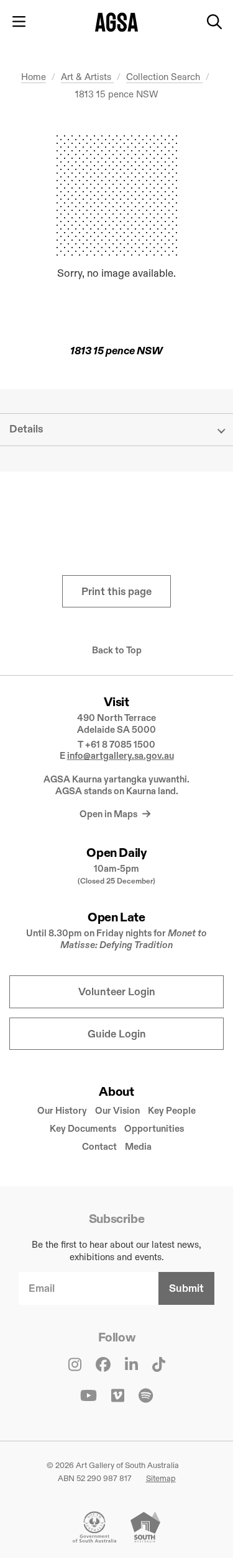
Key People (172, 1110)
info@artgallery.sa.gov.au (120, 755)
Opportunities (154, 1128)
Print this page (116, 591)
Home (33, 77)
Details (26, 429)
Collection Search (164, 77)
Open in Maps (109, 814)
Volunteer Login (116, 991)
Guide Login (117, 1034)
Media (138, 1146)
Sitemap (161, 1478)
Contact (99, 1146)
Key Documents (83, 1128)
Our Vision (117, 1110)
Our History (62, 1110)
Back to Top (117, 650)
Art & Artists (87, 77)
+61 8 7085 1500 (120, 744)
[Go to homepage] (116, 22)
